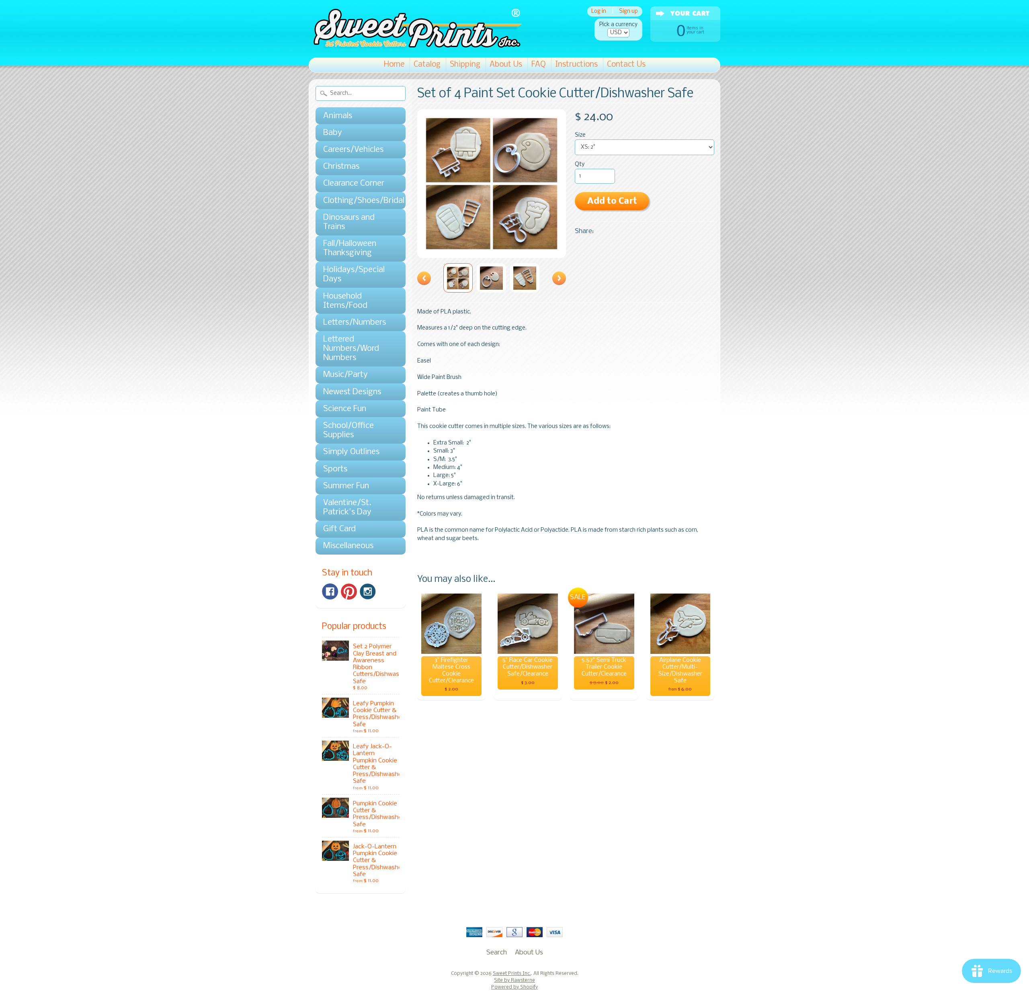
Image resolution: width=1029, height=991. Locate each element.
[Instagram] (368, 592)
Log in (598, 11)
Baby (332, 133)
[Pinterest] (349, 592)
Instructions (576, 65)
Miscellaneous (348, 546)
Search (496, 952)
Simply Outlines (351, 452)
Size (580, 135)
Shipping (465, 65)
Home (394, 65)
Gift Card (339, 529)
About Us (506, 65)
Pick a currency (618, 25)
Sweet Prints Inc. (512, 973)
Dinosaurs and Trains (349, 222)
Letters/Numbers (354, 322)
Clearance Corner (353, 183)
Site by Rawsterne (514, 980)
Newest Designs (352, 392)
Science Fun (344, 409)
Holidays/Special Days (354, 274)
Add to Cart (612, 201)
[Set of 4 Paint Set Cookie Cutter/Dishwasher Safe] (458, 278)
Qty (579, 165)
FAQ (538, 65)
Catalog (427, 65)
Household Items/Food (345, 301)
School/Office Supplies (348, 430)
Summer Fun (346, 486)
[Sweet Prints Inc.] (415, 46)
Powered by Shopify (514, 987)
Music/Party (345, 375)
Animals (337, 116)
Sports (335, 469)
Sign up (628, 11)
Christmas (341, 166)
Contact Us (626, 65)
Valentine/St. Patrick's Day (347, 507)
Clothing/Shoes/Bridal (356, 201)
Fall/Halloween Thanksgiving (349, 248)
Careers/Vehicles (353, 149)
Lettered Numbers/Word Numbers (351, 348)
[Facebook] (330, 592)
